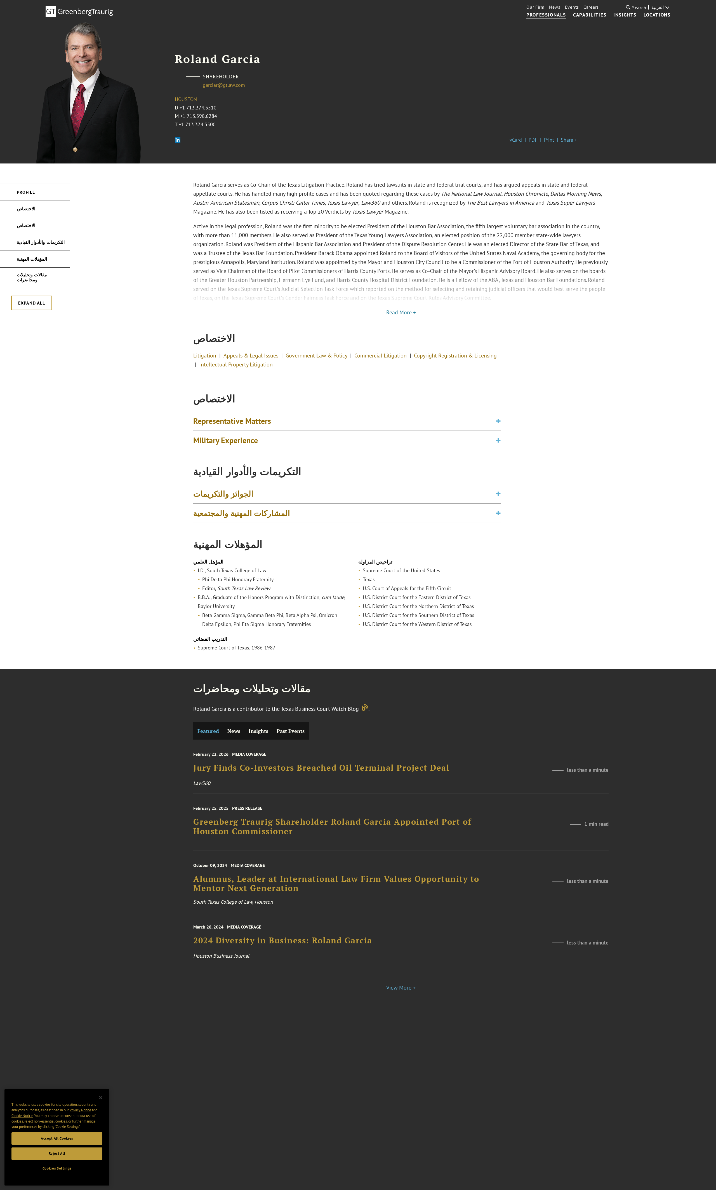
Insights (625, 15)
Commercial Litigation (380, 355)
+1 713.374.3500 (197, 124)
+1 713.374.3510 (198, 107)
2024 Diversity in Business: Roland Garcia (282, 941)
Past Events (291, 731)
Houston (186, 99)
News (554, 7)
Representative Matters (232, 421)
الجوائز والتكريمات (223, 493)
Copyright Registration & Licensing (455, 355)
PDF (533, 140)
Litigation (204, 355)
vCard (516, 140)
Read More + (401, 312)
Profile (26, 192)
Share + (569, 140)
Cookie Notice (22, 1115)
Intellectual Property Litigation (236, 364)
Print (549, 140)
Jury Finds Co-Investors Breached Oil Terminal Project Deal (321, 768)
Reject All (57, 1153)
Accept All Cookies (57, 1138)
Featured (208, 731)
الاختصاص (26, 208)
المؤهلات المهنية (32, 259)
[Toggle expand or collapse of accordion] (498, 421)
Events (572, 7)
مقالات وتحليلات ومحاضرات (32, 277)
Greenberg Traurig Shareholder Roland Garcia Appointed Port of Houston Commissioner (332, 826)
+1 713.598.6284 (198, 116)
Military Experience (225, 440)
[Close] (100, 1097)
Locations (657, 15)
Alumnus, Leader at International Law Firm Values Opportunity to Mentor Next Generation (336, 883)
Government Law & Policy (316, 355)
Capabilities (589, 15)
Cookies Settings (57, 1168)
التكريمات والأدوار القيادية (41, 242)
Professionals (546, 15)
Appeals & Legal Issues (250, 355)
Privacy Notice (80, 1110)
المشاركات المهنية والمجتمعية (241, 513)
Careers (591, 7)
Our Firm (535, 7)
